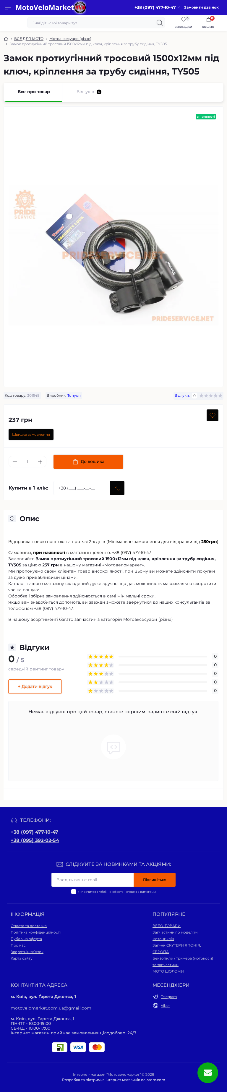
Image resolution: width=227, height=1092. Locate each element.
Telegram (169, 996)
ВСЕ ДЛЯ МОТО (28, 38)
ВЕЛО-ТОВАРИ (167, 925)
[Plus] (40, 462)
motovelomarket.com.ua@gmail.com (51, 1008)
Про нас (18, 945)
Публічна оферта (110, 892)
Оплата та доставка (29, 925)
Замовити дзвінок (201, 7)
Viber (165, 1005)
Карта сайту (22, 958)
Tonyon (74, 395)
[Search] (159, 22)
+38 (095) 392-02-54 (35, 840)
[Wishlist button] (212, 415)
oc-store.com (153, 1080)
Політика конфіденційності (36, 932)
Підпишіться (154, 879)
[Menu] (8, 7)
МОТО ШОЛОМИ (168, 971)
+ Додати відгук (35, 686)
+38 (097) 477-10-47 (34, 832)
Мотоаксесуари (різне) (70, 38)
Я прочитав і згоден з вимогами (117, 892)
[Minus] (15, 462)
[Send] (117, 488)
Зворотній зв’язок (27, 952)
